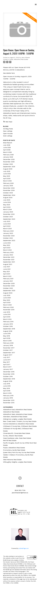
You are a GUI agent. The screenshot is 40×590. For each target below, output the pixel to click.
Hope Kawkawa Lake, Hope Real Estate (17, 438)
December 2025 (9, 159)
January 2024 (8, 212)
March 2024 (7, 209)
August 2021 (7, 264)
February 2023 (8, 231)
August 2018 (7, 331)
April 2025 (6, 178)
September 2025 (9, 166)
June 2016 (7, 386)
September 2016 (9, 379)
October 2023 (8, 217)
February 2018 (8, 343)
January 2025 (8, 185)
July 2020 (6, 295)
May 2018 (6, 336)
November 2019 (8, 310)
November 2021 (8, 259)
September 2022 (9, 240)
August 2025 (7, 169)
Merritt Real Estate (9, 440)
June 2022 (7, 243)
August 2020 (7, 293)
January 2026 (8, 157)
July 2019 (6, 312)
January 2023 (8, 233)
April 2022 (6, 248)
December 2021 (8, 257)
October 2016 (8, 376)
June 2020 (7, 298)
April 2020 (7, 302)
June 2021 (7, 269)
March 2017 (7, 367)
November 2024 (9, 190)
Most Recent (7, 143)
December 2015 (8, 400)
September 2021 (9, 262)
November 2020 (9, 286)
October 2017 (8, 350)
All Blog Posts (8, 129)
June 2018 (7, 333)
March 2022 (7, 250)
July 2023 (6, 221)
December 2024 (9, 188)
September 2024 (9, 195)
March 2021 (7, 276)
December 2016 (8, 372)
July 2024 (6, 200)
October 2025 (8, 164)
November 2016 (8, 374)
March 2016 (7, 393)
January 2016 (8, 398)
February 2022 (8, 252)
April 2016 (6, 391)
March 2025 (7, 181)
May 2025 (6, 176)
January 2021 (8, 281)
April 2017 (6, 364)
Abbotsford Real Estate (11, 412)
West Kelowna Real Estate (12, 459)
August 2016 (7, 381)
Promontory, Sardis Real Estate (14, 450)
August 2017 (7, 355)
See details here (9, 73)
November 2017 (8, 348)
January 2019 (8, 324)
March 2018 (7, 341)
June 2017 (7, 360)
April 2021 (6, 274)
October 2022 (8, 238)
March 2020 (7, 305)
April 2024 (7, 207)
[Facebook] (20, 478)
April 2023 (6, 226)
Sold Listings (7, 136)
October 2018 (8, 326)
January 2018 (8, 345)
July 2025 (6, 171)
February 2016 (8, 395)
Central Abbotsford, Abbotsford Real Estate (18, 424)
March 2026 (7, 152)
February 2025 (8, 183)
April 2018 (6, 338)
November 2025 (9, 162)
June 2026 (7, 147)
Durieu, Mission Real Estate (13, 436)
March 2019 (7, 319)
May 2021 (6, 271)
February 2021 (8, 278)
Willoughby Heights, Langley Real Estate (17, 462)
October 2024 (8, 193)
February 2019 (8, 321)
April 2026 (6, 150)
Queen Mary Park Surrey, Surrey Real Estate (19, 452)
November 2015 (8, 403)
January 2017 (8, 369)
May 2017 (6, 362)
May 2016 (6, 388)
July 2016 (6, 384)
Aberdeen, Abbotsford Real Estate (15, 417)
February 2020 (8, 307)
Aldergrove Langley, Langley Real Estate (17, 419)
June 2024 (7, 202)
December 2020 (9, 283)
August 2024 (7, 197)
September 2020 (9, 290)
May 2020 (6, 300)
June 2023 (7, 224)
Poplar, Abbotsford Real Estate (18, 59)
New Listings (7, 131)
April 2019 (6, 317)
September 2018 (9, 329)
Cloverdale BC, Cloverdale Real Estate (16, 433)
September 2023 (9, 219)
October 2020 (8, 288)
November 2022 (9, 236)
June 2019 (7, 314)
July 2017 (6, 357)
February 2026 (8, 155)
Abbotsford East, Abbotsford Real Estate (17, 409)
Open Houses (8, 133)
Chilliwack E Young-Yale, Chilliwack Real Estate (20, 426)
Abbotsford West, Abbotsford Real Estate (17, 414)
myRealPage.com (24, 548)
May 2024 (6, 205)
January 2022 (8, 255)
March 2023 (7, 228)
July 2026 (6, 145)
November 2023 (9, 214)
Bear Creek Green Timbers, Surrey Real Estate (19, 421)
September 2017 (9, 352)
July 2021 (6, 267)
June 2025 (7, 174)
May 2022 (6, 245)
